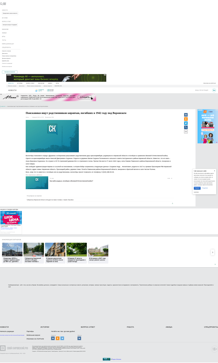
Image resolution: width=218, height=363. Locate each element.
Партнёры (30, 331)
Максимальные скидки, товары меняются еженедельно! (9, 228)
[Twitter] (186, 123)
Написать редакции (7, 331)
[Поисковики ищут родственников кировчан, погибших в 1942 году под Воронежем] (52, 136)
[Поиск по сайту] (1, 4)
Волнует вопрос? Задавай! (10, 24)
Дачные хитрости (48, 86)
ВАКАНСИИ (41, 83)
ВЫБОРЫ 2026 (58, 86)
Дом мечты (21, 86)
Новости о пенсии (12, 86)
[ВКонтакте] (186, 115)
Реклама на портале (10, 72)
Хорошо (197, 188)
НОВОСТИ (10, 83)
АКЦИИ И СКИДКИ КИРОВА (9, 209)
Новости (3, 106)
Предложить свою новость (10, 13)
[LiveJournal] (186, 127)
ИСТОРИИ (19, 83)
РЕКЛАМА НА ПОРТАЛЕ (209, 83)
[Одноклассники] (186, 119)
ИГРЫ (57, 83)
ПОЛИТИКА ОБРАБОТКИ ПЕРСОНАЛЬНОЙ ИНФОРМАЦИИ (12, 335)
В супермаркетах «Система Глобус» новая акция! (11, 226)
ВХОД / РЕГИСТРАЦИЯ (201, 90)
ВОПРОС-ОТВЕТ (30, 83)
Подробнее (205, 188)
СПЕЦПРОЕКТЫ (211, 327)
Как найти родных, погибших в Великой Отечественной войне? (71, 181)
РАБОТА (130, 327)
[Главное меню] (4, 3)
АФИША (50, 83)
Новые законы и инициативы (34, 86)
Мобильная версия (33, 335)
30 (171, 178)
